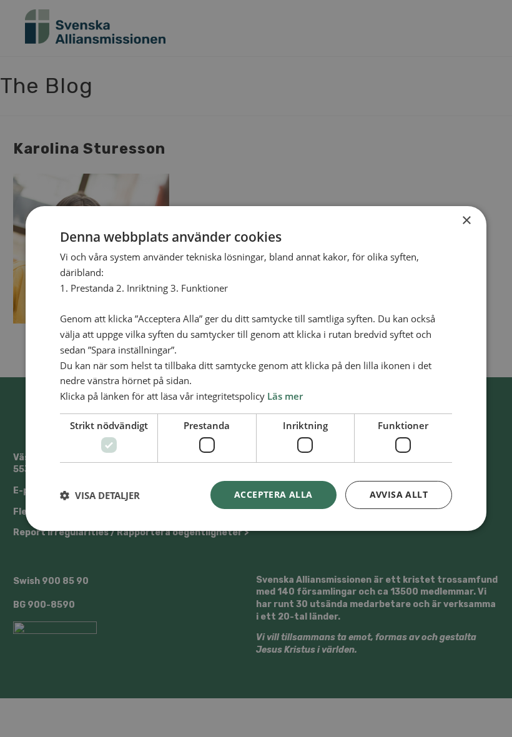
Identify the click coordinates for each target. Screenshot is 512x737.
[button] (100, 495)
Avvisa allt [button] (399, 494)
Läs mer (285, 396)
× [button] (466, 220)
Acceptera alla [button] (273, 494)
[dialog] (256, 368)
